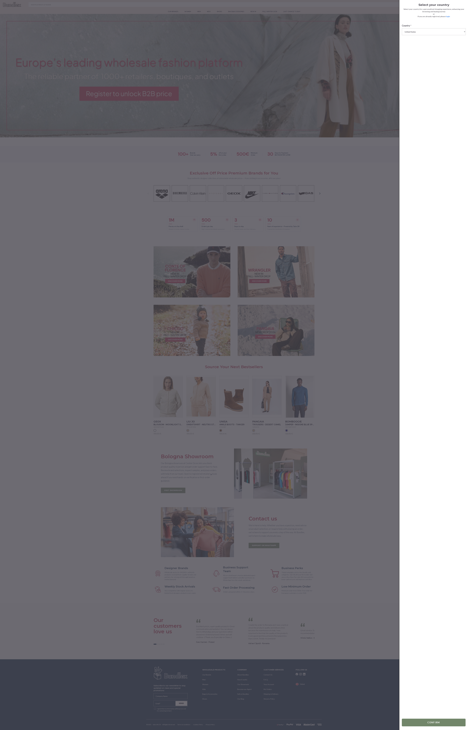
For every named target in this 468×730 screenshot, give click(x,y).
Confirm (433, 722)
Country (406, 25)
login (448, 16)
